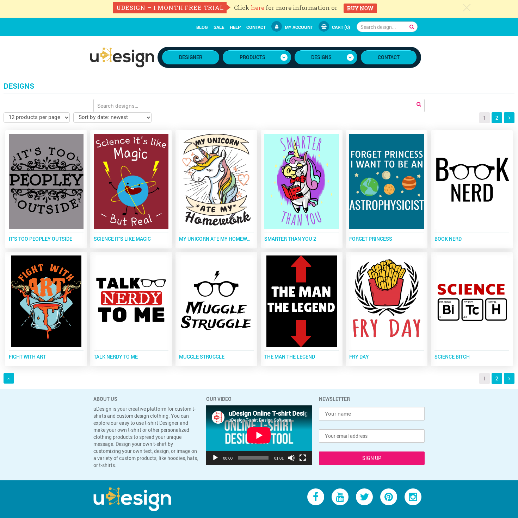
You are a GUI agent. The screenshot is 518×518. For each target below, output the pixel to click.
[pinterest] (389, 496)
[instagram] (413, 496)
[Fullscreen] (302, 457)
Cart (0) (341, 27)
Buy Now (360, 8)
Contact (256, 27)
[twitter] (364, 496)
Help (235, 27)
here (257, 8)
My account (299, 27)
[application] (259, 435)
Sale (219, 27)
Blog (202, 27)
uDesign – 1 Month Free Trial (170, 8)
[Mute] (291, 457)
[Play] (215, 457)
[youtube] (340, 496)
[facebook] (316, 496)
